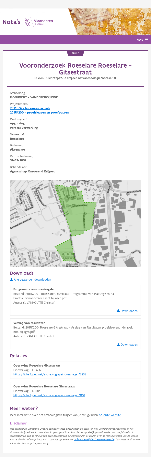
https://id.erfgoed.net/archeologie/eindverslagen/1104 (49, 395)
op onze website (110, 415)
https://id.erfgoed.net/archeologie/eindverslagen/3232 (49, 374)
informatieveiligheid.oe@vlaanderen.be (94, 439)
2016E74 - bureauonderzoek (30, 108)
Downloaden (129, 311)
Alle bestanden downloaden (32, 279)
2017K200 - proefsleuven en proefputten (39, 112)
